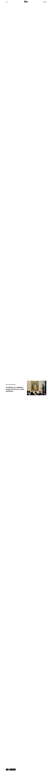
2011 (7, 769)
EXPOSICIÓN (12, 769)
